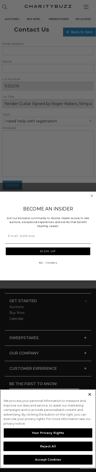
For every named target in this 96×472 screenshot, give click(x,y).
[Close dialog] (91, 195)
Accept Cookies (48, 459)
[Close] (90, 394)
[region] (48, 428)
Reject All (48, 446)
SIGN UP (48, 251)
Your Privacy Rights (48, 433)
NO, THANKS (48, 262)
